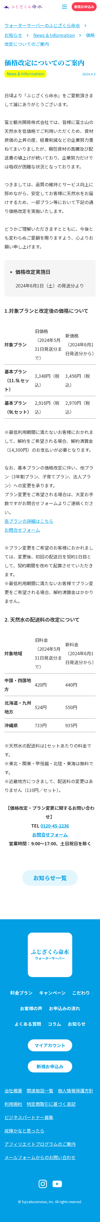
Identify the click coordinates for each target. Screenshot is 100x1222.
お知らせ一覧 (50, 878)
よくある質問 (27, 1023)
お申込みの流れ (64, 1008)
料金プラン (21, 992)
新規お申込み (84, 6)
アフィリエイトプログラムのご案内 (40, 1144)
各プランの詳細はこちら (28, 521)
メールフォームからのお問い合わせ (40, 1157)
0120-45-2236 (55, 825)
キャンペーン (52, 992)
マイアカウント (50, 1045)
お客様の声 (31, 1008)
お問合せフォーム (22, 529)
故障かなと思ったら (24, 1130)
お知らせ (77, 1023)
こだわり (81, 992)
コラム (54, 1023)
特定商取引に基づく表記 (51, 1104)
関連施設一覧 (40, 1090)
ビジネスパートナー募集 (28, 1117)
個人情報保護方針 (75, 1090)
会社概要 (13, 1090)
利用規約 (13, 1104)
